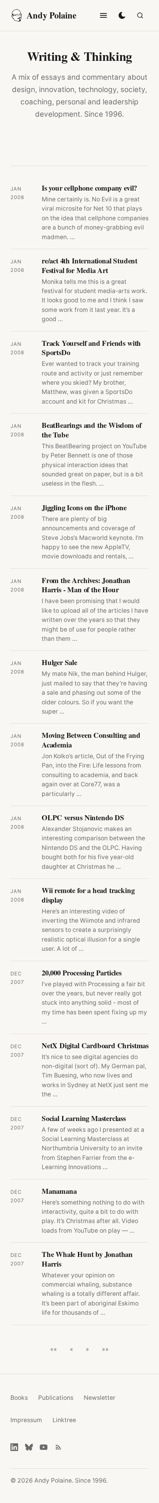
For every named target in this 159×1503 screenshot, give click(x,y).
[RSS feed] (58, 1447)
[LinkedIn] (14, 1447)
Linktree (64, 1420)
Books (19, 1397)
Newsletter (99, 1397)
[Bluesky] (29, 1447)
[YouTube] (43, 1447)
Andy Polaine (51, 15)
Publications (55, 1397)
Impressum (26, 1420)
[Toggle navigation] (103, 15)
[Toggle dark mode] (121, 15)
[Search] (140, 15)
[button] (54, 1349)
